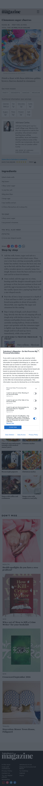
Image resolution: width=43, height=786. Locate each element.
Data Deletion (9, 435)
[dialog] (21, 393)
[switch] (35, 393)
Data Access (21, 435)
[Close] (39, 351)
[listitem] (21, 388)
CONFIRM (13, 427)
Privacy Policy (33, 435)
